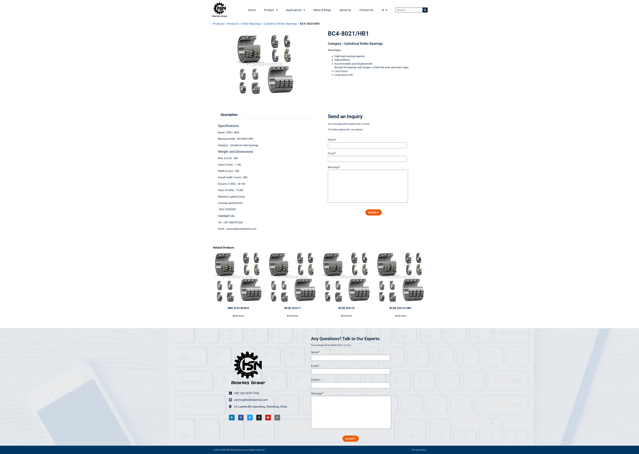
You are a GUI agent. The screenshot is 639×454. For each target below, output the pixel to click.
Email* (332, 153)
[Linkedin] (232, 417)
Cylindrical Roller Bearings (280, 23)
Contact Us (366, 10)
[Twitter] (250, 417)
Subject (315, 379)
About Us (345, 10)
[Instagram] (259, 417)
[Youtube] (268, 417)
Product (269, 10)
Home (252, 10)
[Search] (425, 10)
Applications (294, 10)
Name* (332, 139)
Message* (334, 167)
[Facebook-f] (241, 417)
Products (218, 23)
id (383, 10)
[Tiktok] (277, 417)
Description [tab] (229, 115)
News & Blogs (322, 10)
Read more (238, 315)
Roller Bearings (251, 23)
